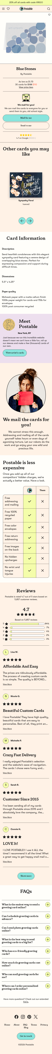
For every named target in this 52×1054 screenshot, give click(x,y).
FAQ (25, 1025)
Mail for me (26, 118)
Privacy (44, 1025)
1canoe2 (26, 204)
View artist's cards (15, 353)
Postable (27, 74)
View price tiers (26, 87)
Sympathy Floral (26, 201)
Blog (26, 1028)
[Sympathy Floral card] (26, 185)
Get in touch (26, 1036)
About (16, 1025)
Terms (34, 1025)
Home (7, 1025)
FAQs (25, 1002)
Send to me (26, 126)
